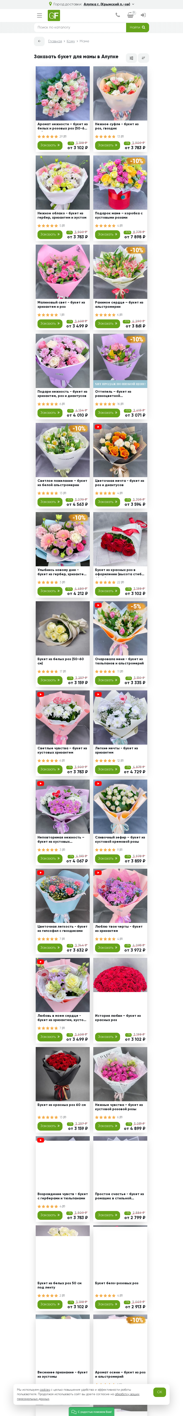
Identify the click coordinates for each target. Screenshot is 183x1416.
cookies (45, 1389)
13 (119, 136)
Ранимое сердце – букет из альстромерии (119, 305)
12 (119, 760)
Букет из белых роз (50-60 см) (60, 661)
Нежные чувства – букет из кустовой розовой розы (119, 1107)
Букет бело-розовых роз (116, 1283)
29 (62, 136)
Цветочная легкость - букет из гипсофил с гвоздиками (62, 929)
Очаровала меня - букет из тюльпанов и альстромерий (119, 661)
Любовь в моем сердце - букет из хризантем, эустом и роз (61, 1018)
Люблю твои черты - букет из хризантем (119, 929)
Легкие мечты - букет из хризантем (116, 750)
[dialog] (118, 16)
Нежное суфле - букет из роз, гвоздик (117, 126)
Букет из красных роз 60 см (61, 1105)
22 (119, 582)
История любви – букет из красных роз (118, 1018)
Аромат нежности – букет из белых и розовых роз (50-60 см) (62, 127)
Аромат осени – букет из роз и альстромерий (120, 1375)
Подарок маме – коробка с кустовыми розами (119, 216)
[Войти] (143, 16)
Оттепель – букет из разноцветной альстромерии (113, 394)
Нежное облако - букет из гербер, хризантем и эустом (61, 216)
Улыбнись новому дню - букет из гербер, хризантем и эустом (61, 573)
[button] (91, 1411)
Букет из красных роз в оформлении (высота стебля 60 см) (120, 573)
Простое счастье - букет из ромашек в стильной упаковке (119, 1197)
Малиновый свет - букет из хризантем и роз (61, 305)
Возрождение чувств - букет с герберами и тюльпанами (62, 1196)
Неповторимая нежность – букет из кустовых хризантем (60, 840)
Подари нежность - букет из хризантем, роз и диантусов (62, 394)
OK (159, 1392)
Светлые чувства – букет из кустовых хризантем (62, 750)
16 (119, 404)
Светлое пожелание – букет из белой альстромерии (62, 483)
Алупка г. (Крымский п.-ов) (107, 4)
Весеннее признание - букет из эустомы (62, 1375)
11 (118, 671)
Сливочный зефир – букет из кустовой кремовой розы (120, 840)
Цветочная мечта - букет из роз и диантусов (119, 483)
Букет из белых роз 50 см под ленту (59, 1285)
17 (61, 671)
